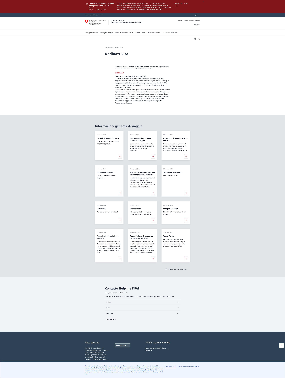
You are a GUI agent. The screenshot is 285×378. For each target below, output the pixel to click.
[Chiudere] (203, 1)
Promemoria (119, 73)
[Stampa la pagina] (195, 39)
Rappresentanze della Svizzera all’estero (155, 349)
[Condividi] (199, 39)
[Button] (176, 6)
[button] (91, 33)
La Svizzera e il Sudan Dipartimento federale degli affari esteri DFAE (126, 21)
